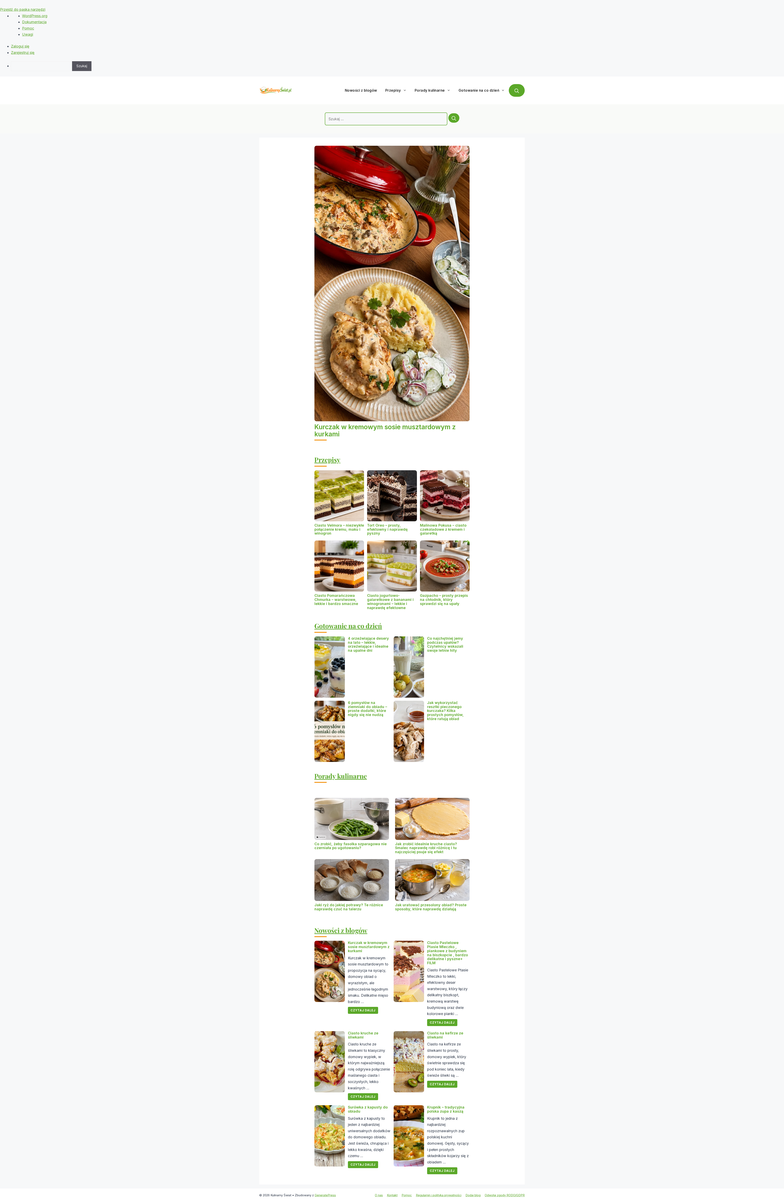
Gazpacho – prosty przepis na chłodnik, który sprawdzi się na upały (444, 599)
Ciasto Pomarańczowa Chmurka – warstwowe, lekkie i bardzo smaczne (336, 599)
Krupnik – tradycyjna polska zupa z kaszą (445, 1109)
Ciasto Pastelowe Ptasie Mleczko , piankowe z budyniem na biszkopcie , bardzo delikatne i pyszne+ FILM (447, 953)
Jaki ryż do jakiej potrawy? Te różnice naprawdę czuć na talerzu (348, 907)
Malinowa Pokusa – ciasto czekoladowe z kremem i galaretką (443, 529)
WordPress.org (34, 16)
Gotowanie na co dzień (479, 90)
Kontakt (392, 1195)
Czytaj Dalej (363, 1010)
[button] (517, 90)
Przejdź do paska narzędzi (22, 9)
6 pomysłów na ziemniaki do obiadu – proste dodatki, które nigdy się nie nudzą (367, 709)
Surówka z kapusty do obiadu (368, 1109)
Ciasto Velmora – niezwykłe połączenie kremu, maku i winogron (339, 529)
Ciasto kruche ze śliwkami (363, 1035)
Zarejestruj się (23, 52)
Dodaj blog (473, 1195)
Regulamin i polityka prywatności (438, 1195)
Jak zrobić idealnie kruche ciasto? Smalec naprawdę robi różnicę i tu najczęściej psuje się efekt (426, 848)
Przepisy (393, 90)
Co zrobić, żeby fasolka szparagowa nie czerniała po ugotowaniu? (350, 846)
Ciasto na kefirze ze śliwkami (445, 1035)
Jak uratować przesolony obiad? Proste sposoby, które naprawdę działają (431, 907)
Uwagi (27, 34)
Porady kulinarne (430, 90)
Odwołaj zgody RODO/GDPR (505, 1195)
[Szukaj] (453, 118)
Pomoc (28, 28)
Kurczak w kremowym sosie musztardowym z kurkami (385, 430)
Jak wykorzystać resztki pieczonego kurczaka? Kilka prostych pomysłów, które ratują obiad (445, 711)
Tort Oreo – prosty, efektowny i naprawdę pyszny (387, 529)
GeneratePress (325, 1195)
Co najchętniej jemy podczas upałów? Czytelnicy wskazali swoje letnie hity (445, 644)
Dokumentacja (34, 22)
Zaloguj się (20, 46)
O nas (379, 1195)
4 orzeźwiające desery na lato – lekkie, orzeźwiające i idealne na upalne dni (368, 644)
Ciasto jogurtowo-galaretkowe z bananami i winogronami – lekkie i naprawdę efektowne (390, 601)
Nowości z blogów (361, 90)
